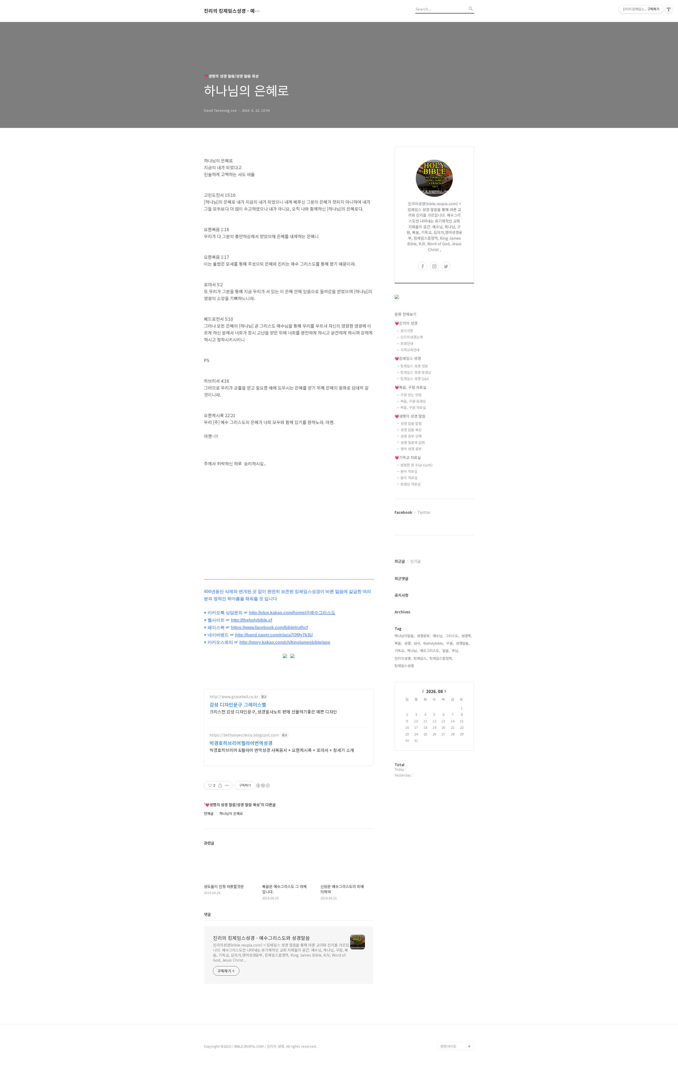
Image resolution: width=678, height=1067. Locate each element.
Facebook (403, 512)
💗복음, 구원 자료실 (410, 387)
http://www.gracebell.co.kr (233, 696)
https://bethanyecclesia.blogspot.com (244, 735)
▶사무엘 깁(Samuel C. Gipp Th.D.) (456, 999)
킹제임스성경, (405, 665)
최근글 (400, 561)
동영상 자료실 (410, 483)
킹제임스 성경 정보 (414, 365)
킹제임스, (420, 658)
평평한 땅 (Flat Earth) (416, 464)
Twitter (424, 512)
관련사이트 (448, 1046)
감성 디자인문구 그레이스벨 (237, 704)
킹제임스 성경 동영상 (415, 372)
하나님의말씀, (405, 635)
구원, (450, 643)
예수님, (438, 635)
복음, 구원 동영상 (413, 401)
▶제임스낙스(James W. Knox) (456, 1016)
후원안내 (406, 343)
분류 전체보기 (405, 314)
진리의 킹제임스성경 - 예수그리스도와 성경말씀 (233, 11)
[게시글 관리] (227, 785)
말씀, (446, 650)
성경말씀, (463, 643)
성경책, (466, 635)
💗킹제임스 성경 (408, 358)
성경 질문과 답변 (412, 442)
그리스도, (452, 635)
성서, (417, 643)
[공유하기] (220, 785)
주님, (455, 650)
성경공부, (424, 635)
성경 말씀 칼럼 (411, 423)
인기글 (415, 561)
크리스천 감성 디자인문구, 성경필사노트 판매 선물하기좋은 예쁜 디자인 (273, 711)
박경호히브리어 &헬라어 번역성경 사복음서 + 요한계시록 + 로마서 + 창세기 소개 (281, 750)
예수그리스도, (430, 650)
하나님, (412, 650)
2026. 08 (434, 691)
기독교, (400, 650)
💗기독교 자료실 (408, 457)
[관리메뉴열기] (669, 9)
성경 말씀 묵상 (411, 429)
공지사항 (406, 330)
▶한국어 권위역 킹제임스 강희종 (456, 1033)
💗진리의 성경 (406, 323)
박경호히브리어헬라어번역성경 (241, 743)
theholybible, (433, 643)
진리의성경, (403, 658)
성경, (408, 643)
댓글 (207, 914)
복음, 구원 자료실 (413, 407)
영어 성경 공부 (411, 448)
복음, (398, 643)
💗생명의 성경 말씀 (410, 416)
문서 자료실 (408, 471)
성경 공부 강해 (411, 436)
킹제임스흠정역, (441, 658)
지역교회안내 (410, 349)
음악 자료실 (408, 477)
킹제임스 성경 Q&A (414, 378)
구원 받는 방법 (411, 394)
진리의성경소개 (411, 337)
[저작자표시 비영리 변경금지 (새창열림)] (263, 785)
